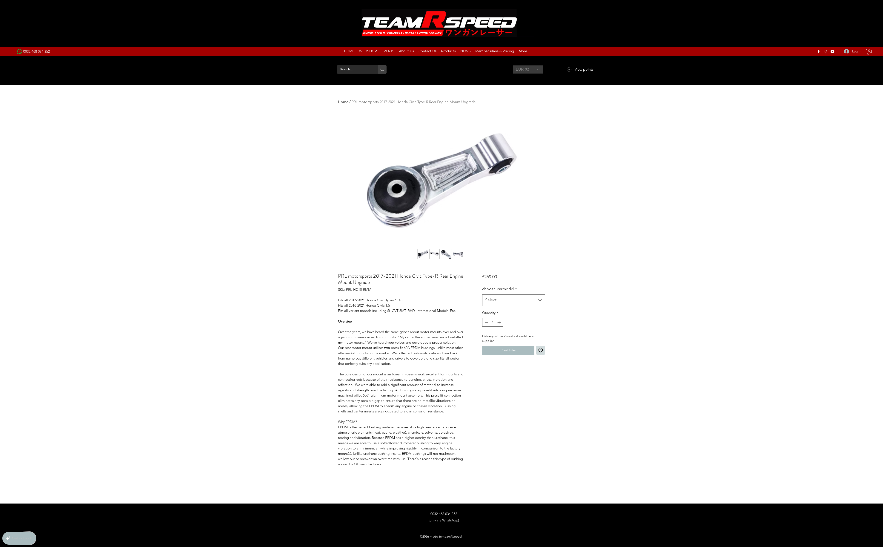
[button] (869, 52)
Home (343, 102)
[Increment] (499, 322)
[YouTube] (832, 51)
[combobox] (513, 300)
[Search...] (382, 69)
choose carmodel (499, 288)
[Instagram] (825, 51)
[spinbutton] (492, 322)
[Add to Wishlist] (540, 350)
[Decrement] (486, 322)
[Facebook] (818, 51)
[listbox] (528, 69)
